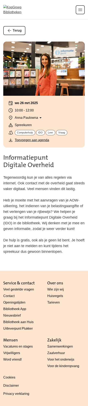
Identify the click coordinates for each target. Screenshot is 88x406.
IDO (40, 132)
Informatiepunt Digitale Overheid (28, 161)
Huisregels (55, 296)
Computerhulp (25, 132)
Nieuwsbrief (12, 315)
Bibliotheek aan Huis (18, 322)
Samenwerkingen (60, 346)
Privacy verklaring (16, 393)
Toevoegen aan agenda (32, 140)
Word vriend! (12, 359)
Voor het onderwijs (60, 359)
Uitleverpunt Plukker (18, 328)
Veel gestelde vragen (18, 289)
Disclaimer (11, 385)
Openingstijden (14, 302)
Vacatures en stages (18, 346)
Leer (50, 132)
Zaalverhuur (56, 353)
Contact (9, 296)
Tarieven (53, 302)
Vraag (61, 132)
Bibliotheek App (14, 309)
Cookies (9, 377)
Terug (17, 30)
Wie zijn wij (55, 289)
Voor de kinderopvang (63, 366)
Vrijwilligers (11, 353)
